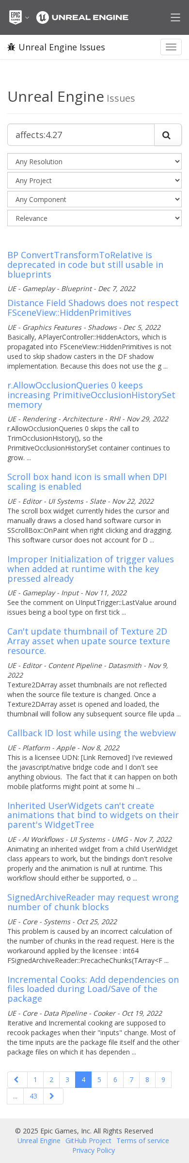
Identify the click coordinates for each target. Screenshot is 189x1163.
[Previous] (17, 1079)
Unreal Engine (39, 1140)
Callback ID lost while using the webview (91, 733)
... (15, 1096)
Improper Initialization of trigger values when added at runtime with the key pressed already (90, 568)
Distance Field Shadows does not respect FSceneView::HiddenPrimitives (93, 307)
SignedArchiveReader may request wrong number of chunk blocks (93, 902)
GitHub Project (88, 1140)
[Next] (53, 1096)
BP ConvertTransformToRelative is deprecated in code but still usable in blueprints (85, 264)
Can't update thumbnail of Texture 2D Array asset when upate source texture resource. (88, 640)
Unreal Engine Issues (61, 47)
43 (33, 1096)
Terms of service (142, 1140)
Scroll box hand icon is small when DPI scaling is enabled (87, 481)
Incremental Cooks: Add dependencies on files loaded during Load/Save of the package (93, 989)
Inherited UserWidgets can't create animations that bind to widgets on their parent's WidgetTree (93, 815)
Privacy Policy (93, 1150)
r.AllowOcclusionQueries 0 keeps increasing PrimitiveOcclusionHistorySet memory (91, 394)
